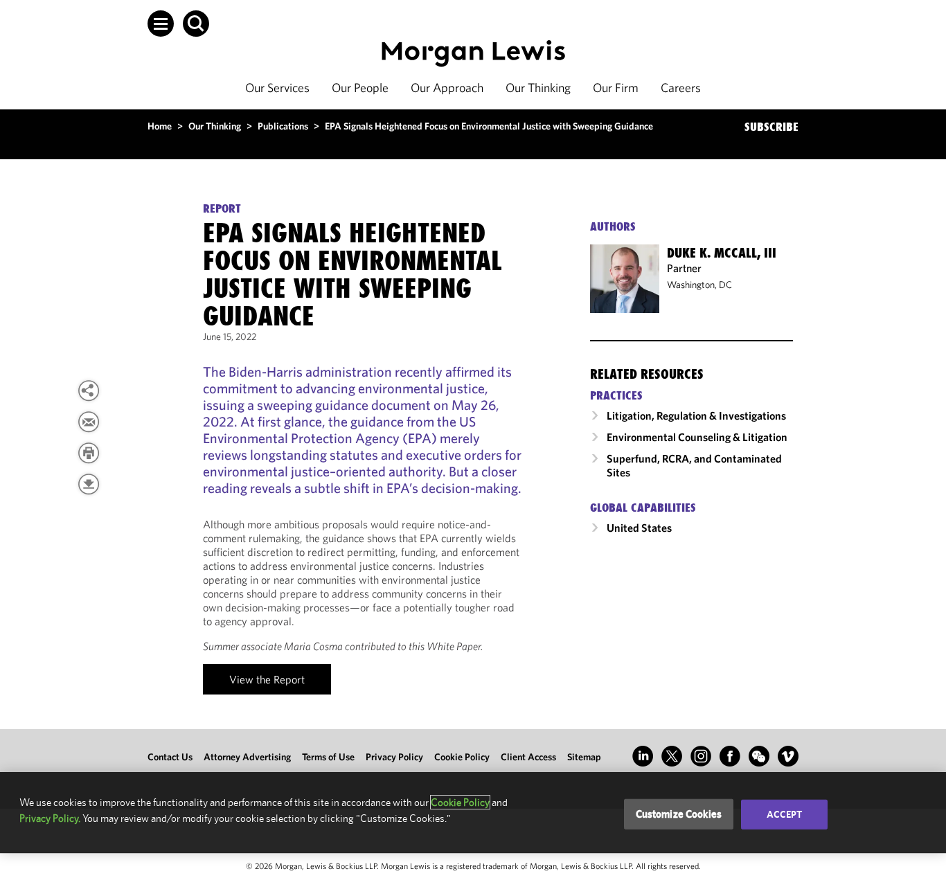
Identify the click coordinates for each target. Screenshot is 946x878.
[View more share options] (88, 390)
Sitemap (584, 757)
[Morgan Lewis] (473, 53)
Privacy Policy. (49, 818)
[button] (161, 23)
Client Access (528, 757)
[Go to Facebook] (730, 756)
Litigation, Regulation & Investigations (696, 415)
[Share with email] (88, 421)
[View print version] (88, 452)
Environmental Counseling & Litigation (697, 437)
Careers (681, 88)
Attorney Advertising (247, 757)
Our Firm (616, 88)
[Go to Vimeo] (788, 756)
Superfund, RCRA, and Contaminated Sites (694, 465)
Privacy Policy (394, 757)
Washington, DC (699, 284)
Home (160, 126)
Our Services (277, 88)
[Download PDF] (88, 484)
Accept (785, 814)
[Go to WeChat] (759, 756)
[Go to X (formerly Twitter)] (671, 756)
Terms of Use (328, 757)
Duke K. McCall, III (721, 252)
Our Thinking (538, 88)
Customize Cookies (679, 814)
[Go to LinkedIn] (642, 756)
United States (639, 528)
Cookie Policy (462, 757)
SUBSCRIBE (771, 127)
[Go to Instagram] (700, 756)
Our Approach (447, 88)
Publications (283, 126)
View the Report (267, 679)
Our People (360, 88)
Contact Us (170, 757)
